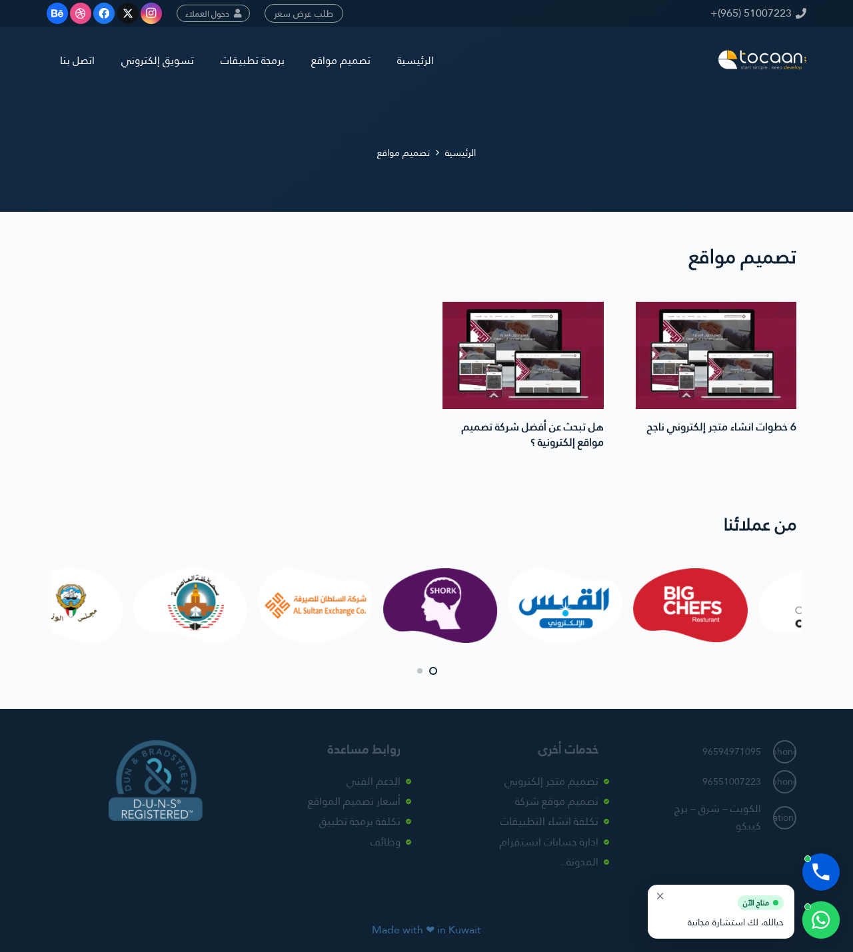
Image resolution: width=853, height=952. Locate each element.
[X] (128, 13)
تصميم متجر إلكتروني (551, 781)
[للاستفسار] (821, 920)
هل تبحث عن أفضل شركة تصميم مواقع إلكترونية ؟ (533, 434)
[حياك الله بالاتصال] (821, 872)
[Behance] (57, 13)
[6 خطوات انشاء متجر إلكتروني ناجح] (716, 355)
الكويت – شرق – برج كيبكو (717, 817)
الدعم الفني (374, 781)
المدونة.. (579, 862)
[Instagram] (151, 13)
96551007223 (731, 782)
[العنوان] (762, 60)
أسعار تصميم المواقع (354, 801)
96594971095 (731, 752)
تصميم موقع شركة (556, 801)
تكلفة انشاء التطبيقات (549, 821)
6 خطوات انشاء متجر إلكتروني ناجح (721, 426)
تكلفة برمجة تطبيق (360, 821)
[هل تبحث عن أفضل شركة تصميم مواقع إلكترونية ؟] (523, 355)
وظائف (386, 841)
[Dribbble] (80, 13)
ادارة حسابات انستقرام (549, 841)
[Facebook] (104, 13)
